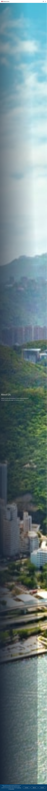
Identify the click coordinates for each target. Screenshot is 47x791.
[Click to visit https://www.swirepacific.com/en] (4, 1)
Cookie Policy (19, 787)
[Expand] (45, 1)
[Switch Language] (43, 1)
